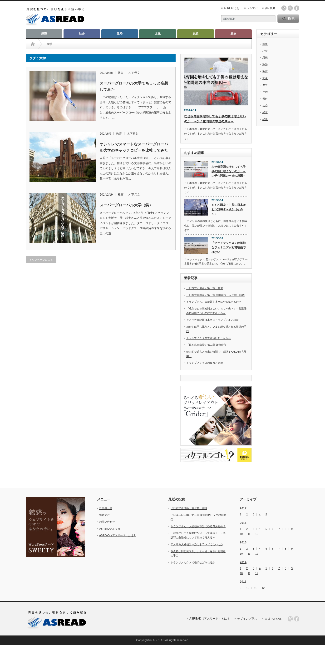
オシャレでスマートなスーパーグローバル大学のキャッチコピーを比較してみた (134, 147)
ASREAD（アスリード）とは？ (117, 535)
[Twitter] (290, 618)
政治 (120, 33)
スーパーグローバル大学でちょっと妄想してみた (134, 86)
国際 (265, 44)
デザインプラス (247, 618)
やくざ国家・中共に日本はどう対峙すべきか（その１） (229, 209)
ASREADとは (232, 8)
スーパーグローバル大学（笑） (126, 205)
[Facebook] (296, 618)
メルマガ (252, 8)
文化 (158, 33)
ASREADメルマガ (109, 528)
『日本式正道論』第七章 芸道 (204, 288)
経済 (44, 33)
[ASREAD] (55, 24)
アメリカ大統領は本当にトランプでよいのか (212, 319)
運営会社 (104, 514)
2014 (243, 562)
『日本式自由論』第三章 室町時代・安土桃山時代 (215, 295)
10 (241, 534)
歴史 (233, 33)
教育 (120, 72)
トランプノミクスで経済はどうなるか (208, 338)
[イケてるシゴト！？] (216, 455)
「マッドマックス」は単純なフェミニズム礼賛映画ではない (229, 247)
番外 (265, 98)
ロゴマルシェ (273, 618)
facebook (296, 8)
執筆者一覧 (105, 508)
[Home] (33, 44)
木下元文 (134, 72)
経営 (265, 112)
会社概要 (270, 8)
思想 (195, 33)
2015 (243, 542)
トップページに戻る (41, 259)
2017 (243, 508)
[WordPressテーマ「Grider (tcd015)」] (216, 416)
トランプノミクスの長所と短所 (204, 362)
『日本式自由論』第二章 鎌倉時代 (206, 344)
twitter (290, 8)
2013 (243, 581)
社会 (82, 33)
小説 (265, 50)
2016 (243, 523)
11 (249, 534)
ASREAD (159, 640)
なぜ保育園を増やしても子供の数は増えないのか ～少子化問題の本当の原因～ (229, 171)
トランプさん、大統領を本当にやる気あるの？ (213, 301)
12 (256, 534)
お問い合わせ (107, 521)
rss (283, 8)
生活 (265, 91)
